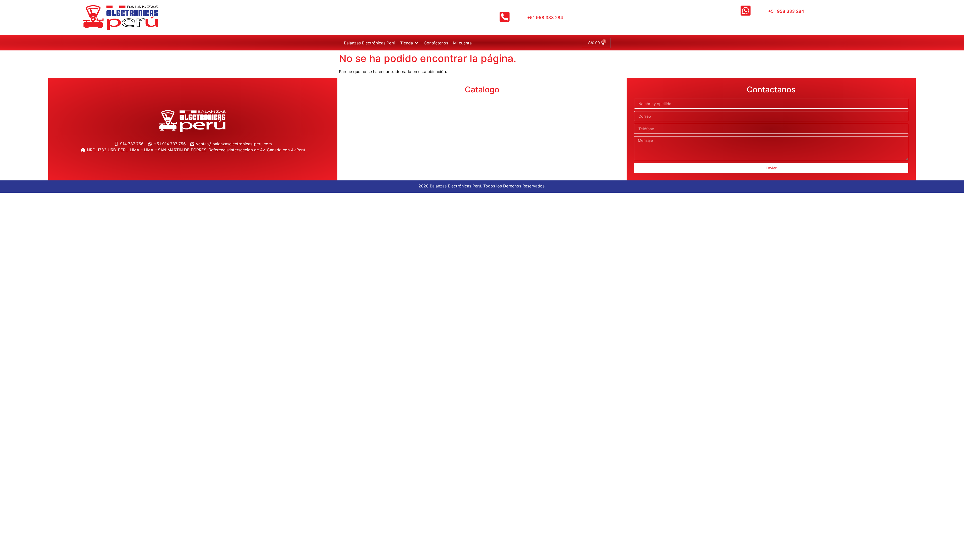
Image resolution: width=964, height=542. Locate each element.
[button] (409, 43)
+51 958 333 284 (545, 17)
